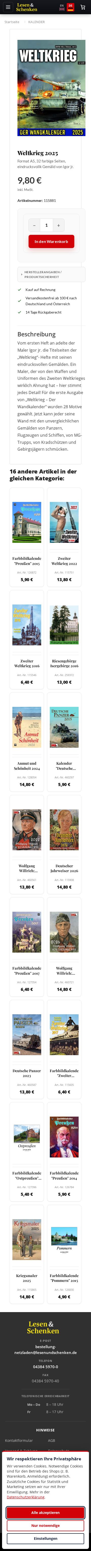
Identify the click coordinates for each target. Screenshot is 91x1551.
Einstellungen (45, 1538)
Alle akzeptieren (45, 1512)
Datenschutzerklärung (25, 1497)
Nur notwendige (45, 1525)
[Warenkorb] (83, 7)
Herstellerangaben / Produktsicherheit (43, 274)
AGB (51, 1440)
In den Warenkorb (51, 241)
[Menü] (8, 7)
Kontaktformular (19, 1440)
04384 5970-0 (45, 1366)
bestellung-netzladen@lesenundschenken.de (45, 1349)
